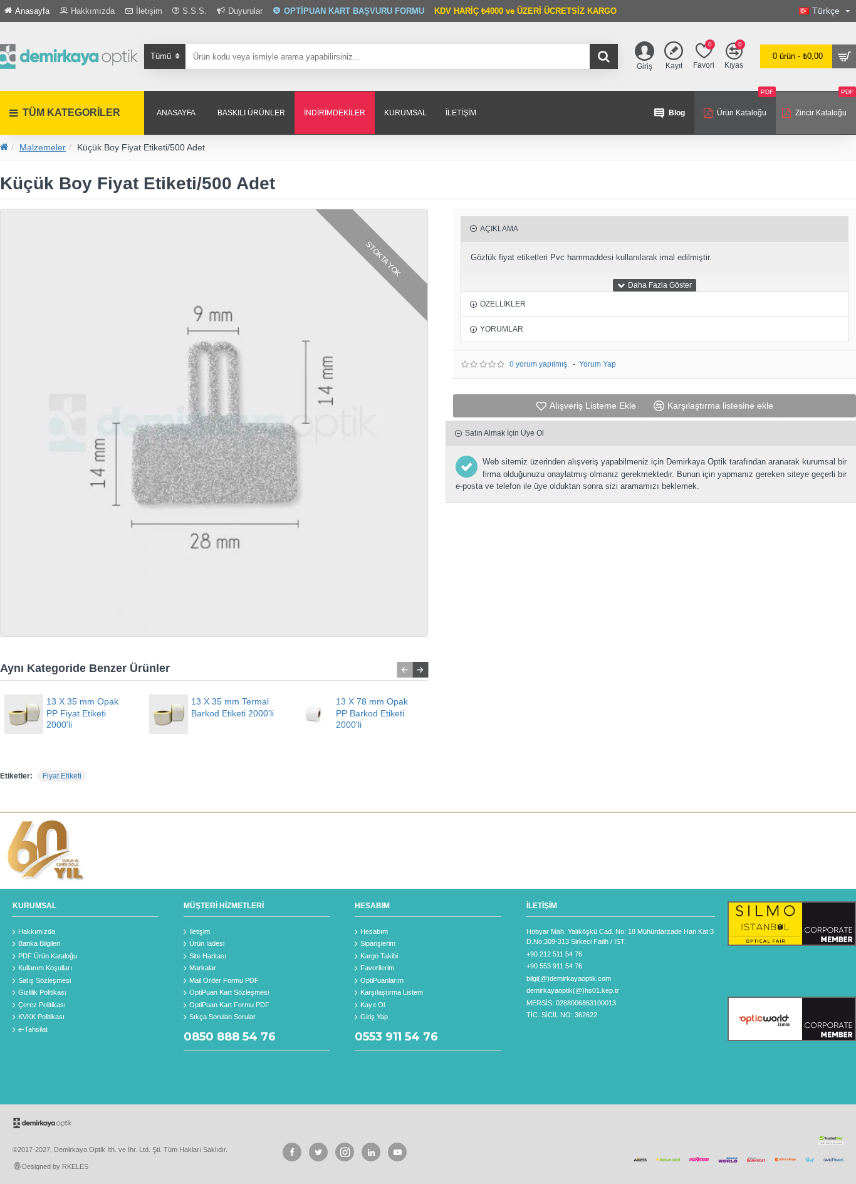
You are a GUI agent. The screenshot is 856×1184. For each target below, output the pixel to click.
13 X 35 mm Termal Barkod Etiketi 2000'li (232, 707)
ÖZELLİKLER (503, 304)
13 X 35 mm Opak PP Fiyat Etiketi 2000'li (82, 712)
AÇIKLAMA (499, 228)
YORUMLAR (501, 329)
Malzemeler (42, 147)
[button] (404, 670)
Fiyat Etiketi (62, 776)
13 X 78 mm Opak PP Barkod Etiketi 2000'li (372, 712)
